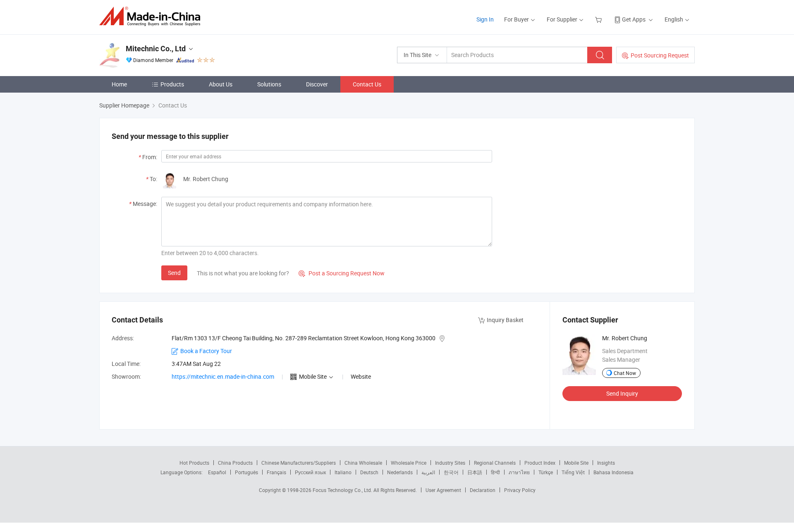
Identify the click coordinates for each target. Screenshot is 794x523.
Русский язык (310, 472)
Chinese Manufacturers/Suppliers (298, 462)
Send (174, 273)
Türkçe (545, 472)
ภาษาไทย (519, 472)
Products (172, 84)
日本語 (474, 472)
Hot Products (194, 462)
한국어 (451, 472)
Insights (606, 462)
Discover (317, 84)
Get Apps (634, 19)
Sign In (485, 19)
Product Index (539, 462)
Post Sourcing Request (660, 55)
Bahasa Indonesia (613, 472)
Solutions (269, 84)
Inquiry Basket (505, 320)
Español (217, 472)
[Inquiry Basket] (599, 19)
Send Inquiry (622, 393)
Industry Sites (450, 462)
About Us (220, 84)
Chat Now (625, 373)
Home (119, 84)
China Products (235, 462)
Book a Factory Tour (206, 351)
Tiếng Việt (573, 472)
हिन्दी (495, 472)
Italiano (343, 472)
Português (246, 472)
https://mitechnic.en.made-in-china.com (223, 376)
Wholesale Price (408, 462)
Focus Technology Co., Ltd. (343, 490)
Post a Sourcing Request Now (342, 273)
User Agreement (443, 490)
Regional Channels (495, 462)
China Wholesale (363, 462)
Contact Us (367, 84)
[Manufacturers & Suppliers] (152, 16)
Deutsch (369, 472)
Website (361, 376)
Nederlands (400, 472)
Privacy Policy (520, 490)
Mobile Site (576, 462)
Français (276, 472)
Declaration (482, 490)
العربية (428, 472)
